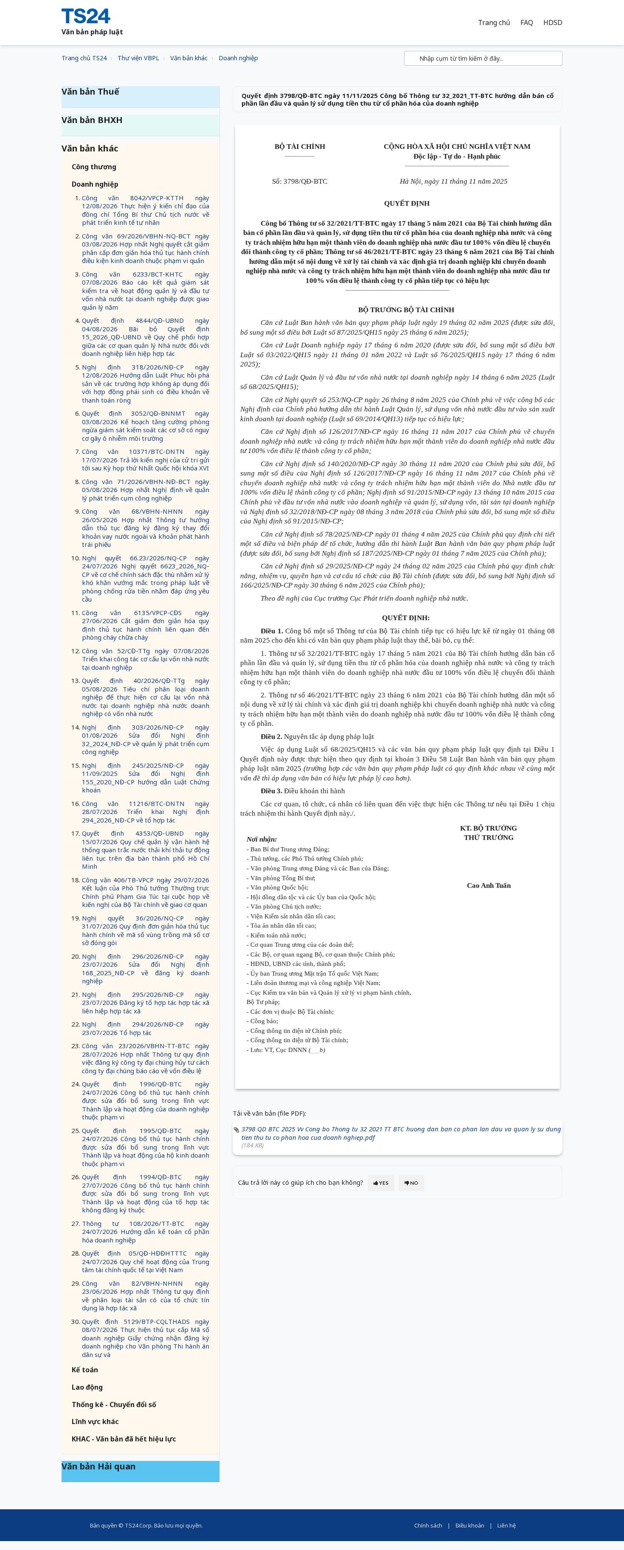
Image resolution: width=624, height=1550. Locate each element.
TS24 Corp (138, 1525)
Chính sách (428, 1525)
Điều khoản (469, 1525)
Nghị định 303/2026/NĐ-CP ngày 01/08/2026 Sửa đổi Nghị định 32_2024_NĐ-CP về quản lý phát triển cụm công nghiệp (145, 739)
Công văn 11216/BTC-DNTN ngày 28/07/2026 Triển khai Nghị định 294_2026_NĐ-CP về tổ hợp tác (145, 811)
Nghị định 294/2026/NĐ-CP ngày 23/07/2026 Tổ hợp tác (145, 1028)
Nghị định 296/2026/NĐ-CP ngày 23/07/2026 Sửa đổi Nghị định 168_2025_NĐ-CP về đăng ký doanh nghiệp (145, 968)
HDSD (552, 22)
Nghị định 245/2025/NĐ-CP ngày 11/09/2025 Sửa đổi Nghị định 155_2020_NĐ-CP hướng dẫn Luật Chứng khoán (145, 778)
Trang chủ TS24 (84, 58)
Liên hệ (507, 1525)
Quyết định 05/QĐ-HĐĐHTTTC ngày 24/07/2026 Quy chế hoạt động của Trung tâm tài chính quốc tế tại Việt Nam (145, 1261)
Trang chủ (494, 22)
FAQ (526, 22)
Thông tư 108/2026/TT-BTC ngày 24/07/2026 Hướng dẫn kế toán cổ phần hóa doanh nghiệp (145, 1231)
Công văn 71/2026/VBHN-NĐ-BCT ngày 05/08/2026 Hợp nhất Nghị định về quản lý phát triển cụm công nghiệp (145, 489)
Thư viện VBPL (138, 58)
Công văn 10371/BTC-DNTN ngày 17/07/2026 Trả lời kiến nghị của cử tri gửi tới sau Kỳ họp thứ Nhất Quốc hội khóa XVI (145, 459)
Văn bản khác (189, 58)
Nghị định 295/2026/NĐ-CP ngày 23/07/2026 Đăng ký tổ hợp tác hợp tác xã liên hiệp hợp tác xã (145, 1002)
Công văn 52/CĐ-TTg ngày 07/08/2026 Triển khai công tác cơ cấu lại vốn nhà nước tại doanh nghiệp (145, 658)
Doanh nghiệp (238, 58)
